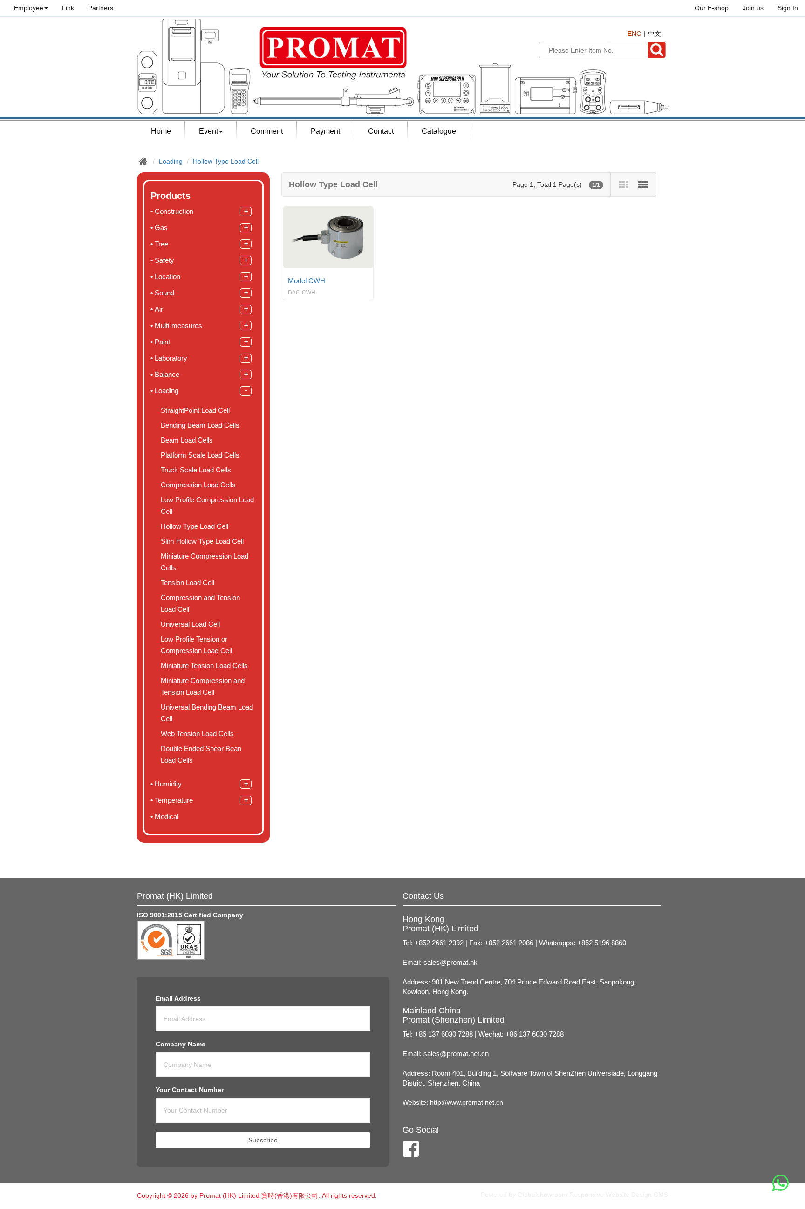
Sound (164, 293)
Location (167, 276)
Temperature (175, 800)
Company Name (180, 1044)
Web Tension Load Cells (197, 734)
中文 (654, 33)
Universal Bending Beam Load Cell (207, 713)
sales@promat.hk (450, 962)
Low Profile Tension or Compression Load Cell (196, 645)
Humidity (168, 784)
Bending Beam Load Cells (200, 425)
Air (160, 309)
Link (68, 8)
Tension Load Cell (187, 583)
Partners (100, 8)
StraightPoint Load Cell (195, 410)
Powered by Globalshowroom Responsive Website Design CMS (574, 1194)
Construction (174, 211)
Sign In (788, 8)
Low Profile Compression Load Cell (207, 505)
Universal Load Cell (190, 624)
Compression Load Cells (198, 485)
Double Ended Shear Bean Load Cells (201, 754)
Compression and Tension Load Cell (200, 603)
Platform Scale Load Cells (200, 455)
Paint (162, 342)
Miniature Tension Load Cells (204, 665)
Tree (161, 244)
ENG (634, 33)
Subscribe (263, 1140)
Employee (28, 8)
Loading (171, 161)
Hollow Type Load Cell (226, 161)
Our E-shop (712, 8)
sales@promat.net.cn (456, 1054)
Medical (166, 816)
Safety (164, 260)
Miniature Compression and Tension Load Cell (203, 686)
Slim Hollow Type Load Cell (202, 541)
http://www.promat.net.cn (466, 1102)
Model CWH (306, 281)
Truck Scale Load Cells (196, 470)
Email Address (178, 998)
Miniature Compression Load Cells (204, 562)
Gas (161, 228)
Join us (753, 8)
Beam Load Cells (187, 440)
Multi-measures (178, 325)
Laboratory (171, 358)
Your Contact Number (190, 1089)
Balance (167, 374)
